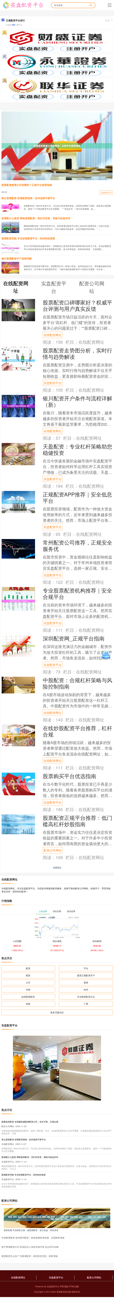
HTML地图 (74, 1286)
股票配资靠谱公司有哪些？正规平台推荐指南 (26, 185)
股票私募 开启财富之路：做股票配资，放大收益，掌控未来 (31, 1230)
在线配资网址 (52, 335)
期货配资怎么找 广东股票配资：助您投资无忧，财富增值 (29, 1256)
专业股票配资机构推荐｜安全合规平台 (77, 593)
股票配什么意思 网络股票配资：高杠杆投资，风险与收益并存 (35, 218)
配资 (28, 968)
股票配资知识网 (64, 1291)
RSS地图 (64, 1286)
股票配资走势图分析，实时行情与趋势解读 (77, 353)
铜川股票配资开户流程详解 (16, 258)
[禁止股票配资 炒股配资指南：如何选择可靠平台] (10, 206)
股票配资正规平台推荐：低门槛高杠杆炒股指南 (77, 821)
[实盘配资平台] (22, 4)
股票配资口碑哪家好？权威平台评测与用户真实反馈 (77, 305)
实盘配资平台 (106, 192)
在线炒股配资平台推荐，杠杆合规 (77, 731)
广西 (86, 1003)
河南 (28, 989)
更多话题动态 (57, 1012)
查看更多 (57, 867)
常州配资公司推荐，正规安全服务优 (77, 545)
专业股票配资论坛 (86, 996)
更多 (107, 20)
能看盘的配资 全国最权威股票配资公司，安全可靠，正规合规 (29, 1121)
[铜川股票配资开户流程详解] (10, 267)
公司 (28, 982)
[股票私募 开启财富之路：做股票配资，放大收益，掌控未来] (57, 1217)
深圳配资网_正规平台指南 (73, 638)
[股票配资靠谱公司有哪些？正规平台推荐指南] (57, 145)
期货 (28, 975)
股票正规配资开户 (86, 975)
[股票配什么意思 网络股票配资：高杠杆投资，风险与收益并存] (10, 226)
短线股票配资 (28, 996)
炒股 (28, 1003)
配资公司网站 (52, 850)
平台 (86, 968)
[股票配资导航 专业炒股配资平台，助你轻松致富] (10, 247)
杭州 (86, 989)
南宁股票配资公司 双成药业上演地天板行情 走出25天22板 (30, 1246)
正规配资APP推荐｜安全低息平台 (77, 497)
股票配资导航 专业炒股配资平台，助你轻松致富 (28, 238)
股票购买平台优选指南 (69, 776)
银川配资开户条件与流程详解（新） (77, 401)
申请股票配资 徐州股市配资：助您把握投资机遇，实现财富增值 (32, 1237)
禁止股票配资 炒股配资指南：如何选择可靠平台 (28, 198)
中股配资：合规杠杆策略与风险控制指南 (77, 683)
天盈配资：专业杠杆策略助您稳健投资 (77, 449)
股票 (86, 982)
